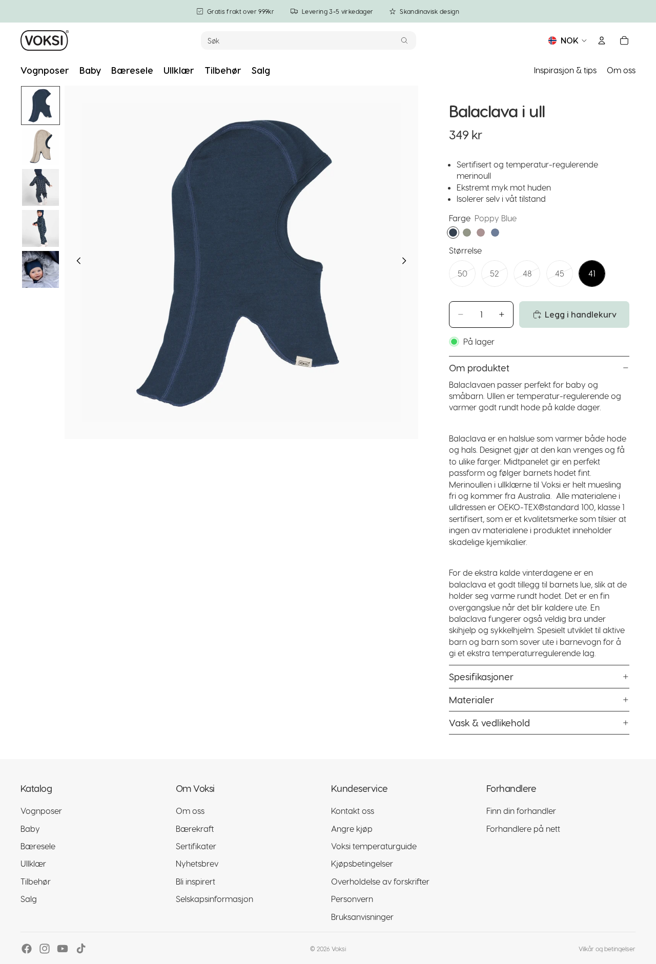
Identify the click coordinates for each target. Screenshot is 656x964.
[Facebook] (26, 948)
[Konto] (601, 40)
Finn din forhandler (521, 810)
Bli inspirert (195, 881)
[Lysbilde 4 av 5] (40, 228)
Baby (30, 828)
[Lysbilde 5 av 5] (40, 269)
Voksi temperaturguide (374, 846)
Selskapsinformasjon (214, 899)
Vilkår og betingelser (607, 948)
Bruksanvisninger (362, 916)
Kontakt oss (352, 810)
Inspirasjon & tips (565, 70)
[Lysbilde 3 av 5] (40, 187)
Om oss (621, 70)
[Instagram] (44, 948)
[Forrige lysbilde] (76, 262)
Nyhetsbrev (197, 863)
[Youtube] (62, 948)
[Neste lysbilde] (407, 262)
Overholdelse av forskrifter (380, 881)
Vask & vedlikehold (489, 722)
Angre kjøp (352, 828)
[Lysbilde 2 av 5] (40, 146)
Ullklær (33, 863)
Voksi (339, 948)
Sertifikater (196, 846)
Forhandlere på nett (523, 828)
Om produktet (479, 367)
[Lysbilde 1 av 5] (40, 105)
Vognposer (41, 810)
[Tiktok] (81, 948)
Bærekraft (195, 828)
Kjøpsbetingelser (362, 863)
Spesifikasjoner (481, 676)
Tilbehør (35, 881)
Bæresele (37, 846)
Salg (28, 899)
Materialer (471, 699)
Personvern (352, 899)
